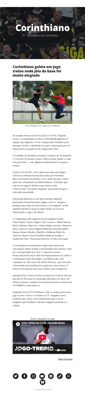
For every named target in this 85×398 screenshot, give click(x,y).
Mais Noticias (65, 359)
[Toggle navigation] (5, 3)
